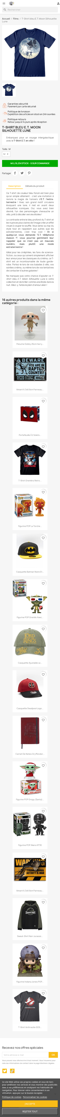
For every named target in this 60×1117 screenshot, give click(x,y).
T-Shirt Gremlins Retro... (30, 480)
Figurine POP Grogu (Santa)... (30, 799)
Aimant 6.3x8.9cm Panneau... (30, 389)
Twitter (4, 1071)
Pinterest (29, 173)
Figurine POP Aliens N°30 (30, 845)
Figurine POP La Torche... (30, 526)
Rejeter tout (30, 1111)
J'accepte (30, 1103)
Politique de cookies (11, 1097)
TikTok (12, 1071)
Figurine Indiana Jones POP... (30, 981)
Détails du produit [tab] (34, 186)
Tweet (22, 173)
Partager (15, 173)
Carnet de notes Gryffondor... (30, 754)
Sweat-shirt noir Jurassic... (30, 936)
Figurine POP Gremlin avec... (30, 617)
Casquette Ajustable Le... (30, 663)
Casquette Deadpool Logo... (30, 708)
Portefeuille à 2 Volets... (30, 435)
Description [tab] (14, 186)
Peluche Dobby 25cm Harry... (30, 344)
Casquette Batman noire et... (30, 571)
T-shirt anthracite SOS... (30, 1027)
